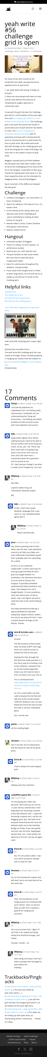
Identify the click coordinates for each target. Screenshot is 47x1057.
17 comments (36, 51)
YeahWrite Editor (14, 48)
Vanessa (15, 870)
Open (16, 51)
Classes (32, 1039)
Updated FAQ (10, 292)
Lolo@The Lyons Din (21, 794)
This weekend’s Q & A (14, 295)
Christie (15, 740)
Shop (26, 1042)
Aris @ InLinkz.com (23, 632)
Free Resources (14, 1042)
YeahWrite (24, 51)
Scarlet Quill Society (17, 1039)
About (34, 1042)
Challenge (9, 51)
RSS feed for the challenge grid (18, 301)
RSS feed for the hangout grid (17, 298)
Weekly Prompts (14, 1036)
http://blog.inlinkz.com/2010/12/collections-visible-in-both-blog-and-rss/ (28, 685)
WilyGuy (15, 476)
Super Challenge (31, 1036)
